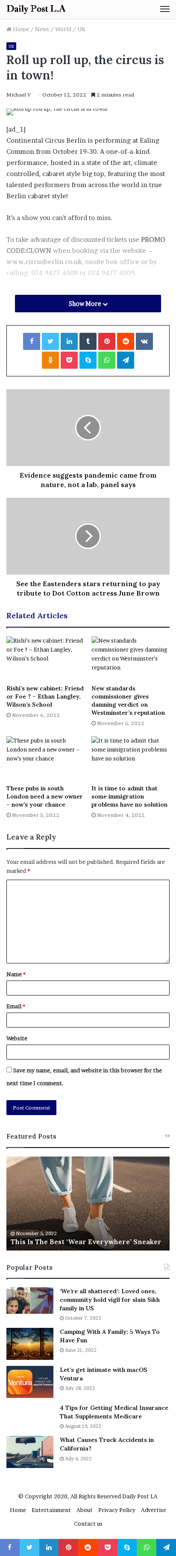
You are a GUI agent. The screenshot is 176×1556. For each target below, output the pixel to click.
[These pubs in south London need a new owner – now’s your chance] (45, 758)
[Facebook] (31, 341)
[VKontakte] (144, 341)
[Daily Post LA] (36, 9)
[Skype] (88, 360)
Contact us (88, 1523)
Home (20, 29)
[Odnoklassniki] (50, 360)
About (84, 1509)
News (42, 29)
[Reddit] (125, 341)
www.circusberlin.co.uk (44, 262)
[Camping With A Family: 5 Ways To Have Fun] (29, 1344)
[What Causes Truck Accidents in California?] (29, 1452)
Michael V (18, 94)
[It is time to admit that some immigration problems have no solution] (130, 758)
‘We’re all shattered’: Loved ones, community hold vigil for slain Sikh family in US (110, 1299)
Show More (86, 303)
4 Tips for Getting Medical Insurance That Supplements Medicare (114, 1412)
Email (15, 1006)
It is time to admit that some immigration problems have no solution (129, 796)
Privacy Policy (116, 1509)
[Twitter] (50, 341)
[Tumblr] (88, 341)
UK (81, 29)
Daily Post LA (140, 1496)
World (63, 29)
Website (16, 1038)
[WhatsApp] (106, 360)
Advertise (153, 1509)
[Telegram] (125, 360)
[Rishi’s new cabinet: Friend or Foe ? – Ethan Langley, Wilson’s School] (45, 658)
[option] (88, 1204)
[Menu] (165, 9)
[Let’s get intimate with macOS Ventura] (29, 1382)
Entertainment (51, 1509)
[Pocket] (69, 360)
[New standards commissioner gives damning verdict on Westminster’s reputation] (130, 658)
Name (16, 974)
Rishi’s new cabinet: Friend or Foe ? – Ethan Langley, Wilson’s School (45, 696)
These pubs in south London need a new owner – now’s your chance (44, 796)
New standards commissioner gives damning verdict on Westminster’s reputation (128, 700)
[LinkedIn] (69, 341)
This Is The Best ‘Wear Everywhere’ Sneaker (86, 1241)
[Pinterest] (106, 341)
